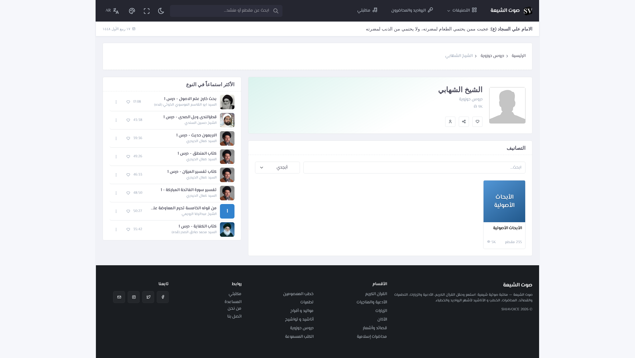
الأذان (382, 319)
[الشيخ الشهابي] (450, 122)
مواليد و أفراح (302, 311)
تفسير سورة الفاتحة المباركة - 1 (189, 190)
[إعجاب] (477, 122)
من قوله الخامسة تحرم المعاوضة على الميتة (182, 208)
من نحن (234, 308)
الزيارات (381, 311)
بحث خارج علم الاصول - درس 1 (190, 99)
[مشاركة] (464, 122)
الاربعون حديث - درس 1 (196, 135)
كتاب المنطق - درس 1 (197, 154)
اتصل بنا (234, 316)
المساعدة (233, 302)
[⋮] (490, 216)
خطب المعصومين (298, 294)
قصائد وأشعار (375, 328)
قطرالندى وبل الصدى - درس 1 (190, 117)
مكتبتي (235, 294)
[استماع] (227, 102)
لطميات (307, 302)
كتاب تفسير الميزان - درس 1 (192, 172)
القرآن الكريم (376, 294)
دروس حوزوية (492, 56)
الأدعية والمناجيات (372, 302)
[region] (171, 165)
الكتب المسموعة (299, 336)
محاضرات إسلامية (372, 336)
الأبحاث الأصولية (507, 228)
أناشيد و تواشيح (299, 319)
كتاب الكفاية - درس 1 (198, 227)
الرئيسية (519, 56)
